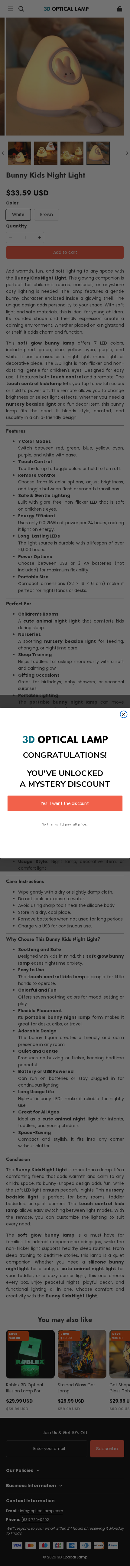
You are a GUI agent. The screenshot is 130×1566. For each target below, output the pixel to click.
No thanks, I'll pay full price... (65, 824)
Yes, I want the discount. (65, 803)
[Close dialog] (123, 714)
